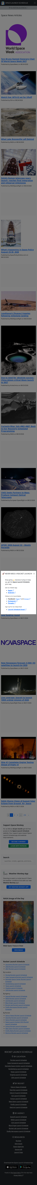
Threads (11, 603)
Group (26, 599)
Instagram (12, 601)
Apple (10, 590)
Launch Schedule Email (16, 610)
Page (17, 599)
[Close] (34, 573)
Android (11, 593)
